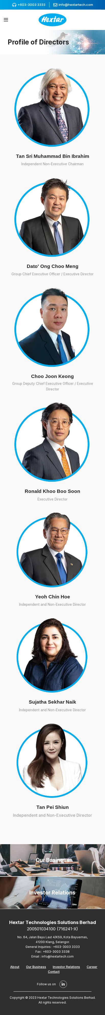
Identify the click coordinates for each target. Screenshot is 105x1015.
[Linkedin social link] (63, 984)
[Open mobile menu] (6, 20)
